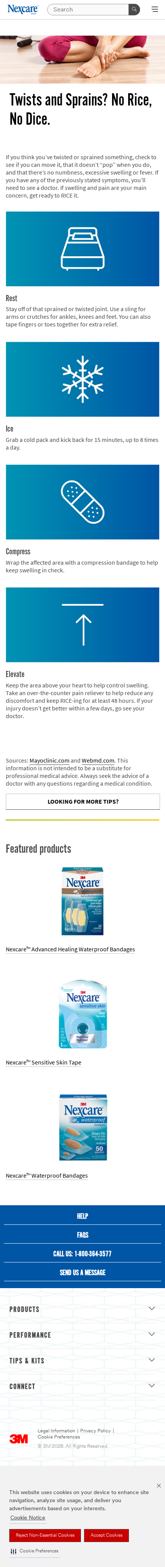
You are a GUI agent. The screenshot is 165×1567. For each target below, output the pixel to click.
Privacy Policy (95, 1431)
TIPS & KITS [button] (27, 1361)
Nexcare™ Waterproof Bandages (47, 1176)
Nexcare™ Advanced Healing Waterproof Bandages (70, 949)
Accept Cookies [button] (106, 1535)
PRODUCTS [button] (25, 1310)
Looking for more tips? (83, 802)
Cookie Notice (27, 1518)
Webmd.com (98, 760)
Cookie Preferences (59, 1437)
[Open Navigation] (155, 10)
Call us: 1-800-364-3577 (82, 1254)
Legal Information (56, 1431)
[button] (34, 1551)
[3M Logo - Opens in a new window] (23, 9)
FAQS (82, 1235)
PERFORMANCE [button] (30, 1335)
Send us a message (83, 1273)
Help (82, 1216)
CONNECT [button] (23, 1387)
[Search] (134, 9)
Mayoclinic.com (49, 760)
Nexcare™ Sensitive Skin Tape (43, 1062)
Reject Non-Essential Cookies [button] (45, 1535)
